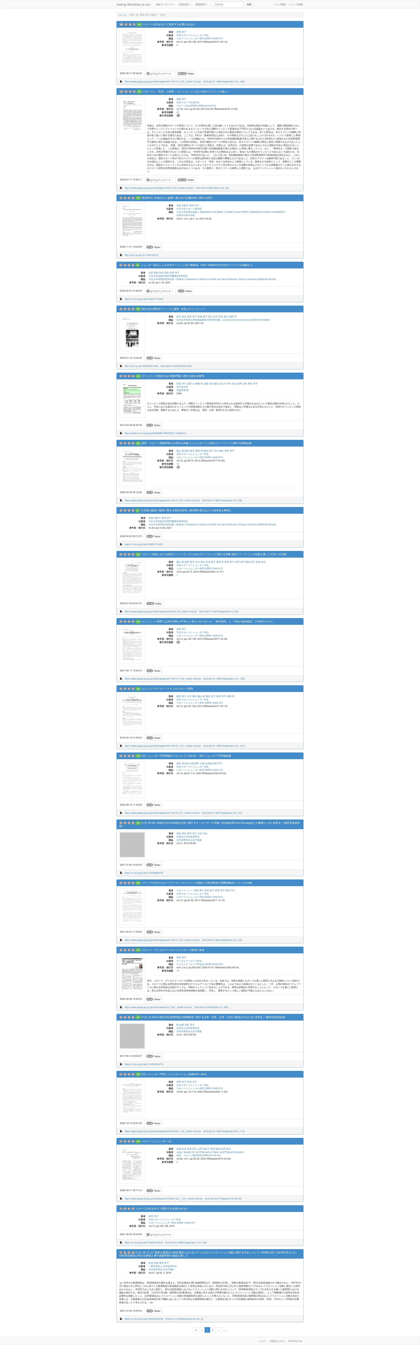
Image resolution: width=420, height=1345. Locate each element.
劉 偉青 (180, 1024)
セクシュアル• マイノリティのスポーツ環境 (167, 688)
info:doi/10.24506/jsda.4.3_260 (211, 1007)
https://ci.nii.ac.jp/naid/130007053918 (144, 1242)
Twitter (186, 73)
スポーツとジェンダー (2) (156, 1141)
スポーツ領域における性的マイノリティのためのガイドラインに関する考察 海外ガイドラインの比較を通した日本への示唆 (213, 554)
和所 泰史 (181, 833)
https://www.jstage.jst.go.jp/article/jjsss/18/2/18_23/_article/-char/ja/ (159, 187)
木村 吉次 (202, 833)
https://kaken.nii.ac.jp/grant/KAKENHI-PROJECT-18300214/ (155, 433)
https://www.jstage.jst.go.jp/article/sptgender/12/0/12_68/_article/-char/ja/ (162, 500)
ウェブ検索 (280, 4)
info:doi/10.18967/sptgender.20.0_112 (224, 1131)
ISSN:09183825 (260, 319)
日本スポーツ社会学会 (188, 102)
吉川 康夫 (219, 450)
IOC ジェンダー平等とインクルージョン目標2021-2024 (174, 1074)
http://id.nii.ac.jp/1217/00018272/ (141, 255)
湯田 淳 (233, 316)
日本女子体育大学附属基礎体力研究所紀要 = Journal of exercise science (214, 319)
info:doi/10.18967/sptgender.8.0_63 (218, 611)
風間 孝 (199, 450)
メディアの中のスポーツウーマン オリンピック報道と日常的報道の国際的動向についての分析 (196, 883)
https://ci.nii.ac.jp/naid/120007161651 (144, 544)
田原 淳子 (181, 383)
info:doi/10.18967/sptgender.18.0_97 (222, 812)
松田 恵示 (261, 561)
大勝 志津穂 (206, 763)
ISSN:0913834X (267, 279)
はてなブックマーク (159, 73)
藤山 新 (180, 450)
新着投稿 (200, 4)
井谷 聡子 (211, 561)
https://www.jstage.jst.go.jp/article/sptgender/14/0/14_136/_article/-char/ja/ (163, 678)
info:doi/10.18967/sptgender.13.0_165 (224, 81)
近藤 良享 (208, 383)
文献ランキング (164, 4)
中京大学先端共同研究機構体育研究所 (168, 275)
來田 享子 (181, 31)
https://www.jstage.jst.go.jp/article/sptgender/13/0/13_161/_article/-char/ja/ (163, 745)
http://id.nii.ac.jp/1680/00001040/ (141, 366)
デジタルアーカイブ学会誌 (190, 964)
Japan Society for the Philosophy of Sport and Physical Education (210, 1152)
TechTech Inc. (295, 1341)
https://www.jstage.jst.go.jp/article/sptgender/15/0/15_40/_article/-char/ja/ (162, 940)
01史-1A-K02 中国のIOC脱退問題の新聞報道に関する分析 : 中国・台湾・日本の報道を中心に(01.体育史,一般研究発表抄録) (213, 1017)
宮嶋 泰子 (202, 316)
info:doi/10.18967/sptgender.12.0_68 (222, 500)
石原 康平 (194, 763)
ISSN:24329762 (214, 964)
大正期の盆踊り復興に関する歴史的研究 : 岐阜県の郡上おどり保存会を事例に (186, 510)
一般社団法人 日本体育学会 (163, 1266)
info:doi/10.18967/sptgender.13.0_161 (224, 745)
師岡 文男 (242, 383)
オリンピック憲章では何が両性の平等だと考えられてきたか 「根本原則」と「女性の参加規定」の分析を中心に (207, 621)
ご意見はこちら (277, 1341)
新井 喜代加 (183, 763)
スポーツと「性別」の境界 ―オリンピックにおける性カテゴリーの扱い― (186, 91)
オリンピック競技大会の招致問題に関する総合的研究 (172, 376)
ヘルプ (262, 1341)
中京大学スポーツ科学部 (189, 208)
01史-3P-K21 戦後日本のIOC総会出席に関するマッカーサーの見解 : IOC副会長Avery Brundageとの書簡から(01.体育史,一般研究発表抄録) (209, 824)
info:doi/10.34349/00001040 (176, 366)
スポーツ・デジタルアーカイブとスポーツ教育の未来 (172, 950)
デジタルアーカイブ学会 (189, 960)
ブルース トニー (185, 890)
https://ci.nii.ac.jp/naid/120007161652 (144, 299)
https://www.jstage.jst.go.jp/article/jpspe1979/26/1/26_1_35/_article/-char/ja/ (164, 1198)
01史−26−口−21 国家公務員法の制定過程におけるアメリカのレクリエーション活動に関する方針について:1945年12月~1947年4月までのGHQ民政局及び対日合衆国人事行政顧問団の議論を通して (207, 1253)
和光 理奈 (164, 272)
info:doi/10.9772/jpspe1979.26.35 (223, 1198)
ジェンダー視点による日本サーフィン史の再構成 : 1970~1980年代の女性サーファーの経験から (196, 265)
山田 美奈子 (204, 1148)
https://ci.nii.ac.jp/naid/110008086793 (144, 872)
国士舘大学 (182, 386)
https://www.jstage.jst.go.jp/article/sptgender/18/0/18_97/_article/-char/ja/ (162, 812)
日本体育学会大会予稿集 (189, 839)
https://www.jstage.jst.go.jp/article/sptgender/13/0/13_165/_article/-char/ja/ (163, 81)
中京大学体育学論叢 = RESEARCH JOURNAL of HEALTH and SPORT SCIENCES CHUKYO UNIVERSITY (231, 212)
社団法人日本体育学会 (188, 836)
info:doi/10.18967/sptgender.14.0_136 (224, 678)
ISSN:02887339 (185, 215)
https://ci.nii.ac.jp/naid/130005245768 (144, 1318)
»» (224, 1330)
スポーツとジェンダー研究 (190, 38)
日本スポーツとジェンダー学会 (193, 35)
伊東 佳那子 (183, 205)
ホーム (122, 14)
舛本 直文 (232, 383)
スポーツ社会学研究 (187, 105)
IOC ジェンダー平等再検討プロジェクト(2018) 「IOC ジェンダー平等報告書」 (187, 756)
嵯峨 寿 (199, 383)
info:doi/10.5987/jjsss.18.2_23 (212, 187)
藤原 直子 (208, 450)
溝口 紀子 (213, 316)
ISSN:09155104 (211, 1155)
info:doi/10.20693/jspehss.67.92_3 (184, 1318)
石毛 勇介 (223, 316)
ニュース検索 (296, 4)
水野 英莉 (153, 272)
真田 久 (191, 383)
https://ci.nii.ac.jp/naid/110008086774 (144, 1064)
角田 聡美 (215, 1148)
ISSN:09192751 (207, 105)
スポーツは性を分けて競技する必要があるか (169, 24)
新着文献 (184, 4)
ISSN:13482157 (214, 38)
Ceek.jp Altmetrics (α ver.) (133, 4)
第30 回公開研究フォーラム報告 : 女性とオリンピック (173, 309)
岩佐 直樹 (153, 1262)
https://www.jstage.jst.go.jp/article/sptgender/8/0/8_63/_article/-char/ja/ (161, 611)
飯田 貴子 (190, 450)
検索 (249, 4)
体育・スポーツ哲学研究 (189, 1155)
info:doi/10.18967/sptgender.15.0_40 (222, 940)
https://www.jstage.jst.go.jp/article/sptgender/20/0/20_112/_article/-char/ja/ (163, 1131)
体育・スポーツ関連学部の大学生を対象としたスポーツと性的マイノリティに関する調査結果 (196, 443)
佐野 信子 (240, 561)
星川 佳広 (181, 316)
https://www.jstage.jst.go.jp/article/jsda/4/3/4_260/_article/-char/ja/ (158, 1007)
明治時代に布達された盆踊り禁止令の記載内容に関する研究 (176, 198)
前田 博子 (199, 890)
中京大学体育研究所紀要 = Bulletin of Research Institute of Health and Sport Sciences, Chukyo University (203, 279)
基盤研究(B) (183, 390)
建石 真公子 (220, 383)
